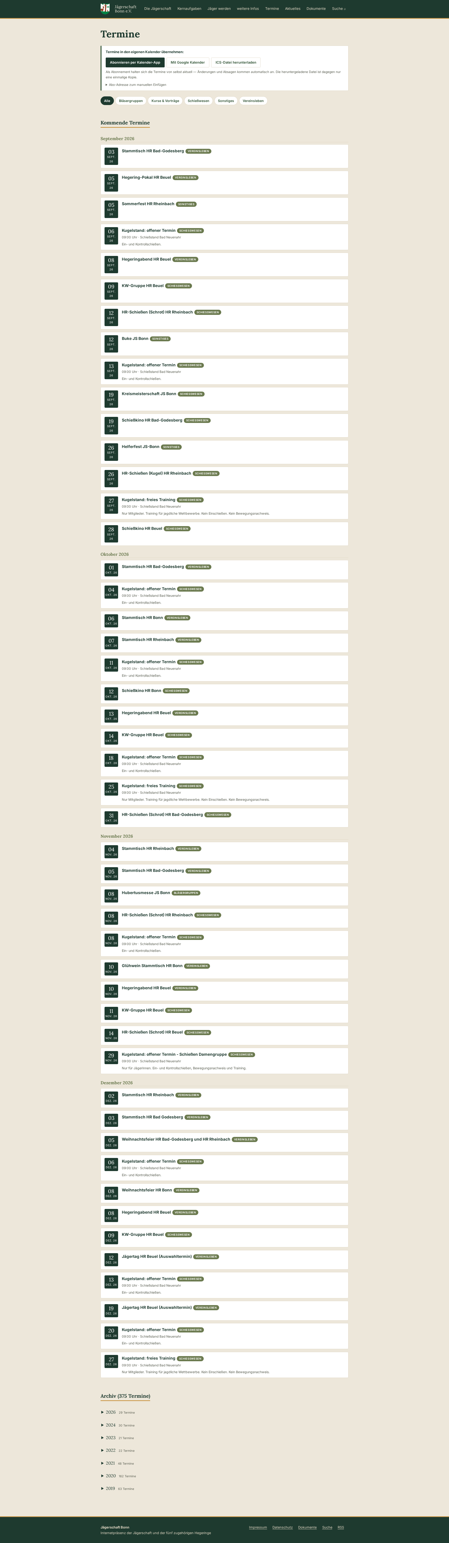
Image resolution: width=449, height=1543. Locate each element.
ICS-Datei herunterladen (236, 62)
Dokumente (316, 8)
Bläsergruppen (131, 101)
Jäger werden (219, 8)
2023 (120, 1437)
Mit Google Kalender (188, 62)
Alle (107, 101)
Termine (272, 8)
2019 (120, 1488)
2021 (120, 1463)
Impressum (258, 1527)
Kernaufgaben (189, 8)
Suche (327, 1527)
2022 (120, 1450)
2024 (120, 1425)
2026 (120, 1412)
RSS (341, 1527)
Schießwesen (198, 101)
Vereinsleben (253, 101)
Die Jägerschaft (157, 8)
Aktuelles (293, 8)
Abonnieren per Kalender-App (135, 62)
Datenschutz (282, 1527)
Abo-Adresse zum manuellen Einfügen (137, 85)
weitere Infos (248, 8)
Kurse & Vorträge (165, 101)
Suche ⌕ (339, 8)
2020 (121, 1475)
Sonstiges (226, 101)
